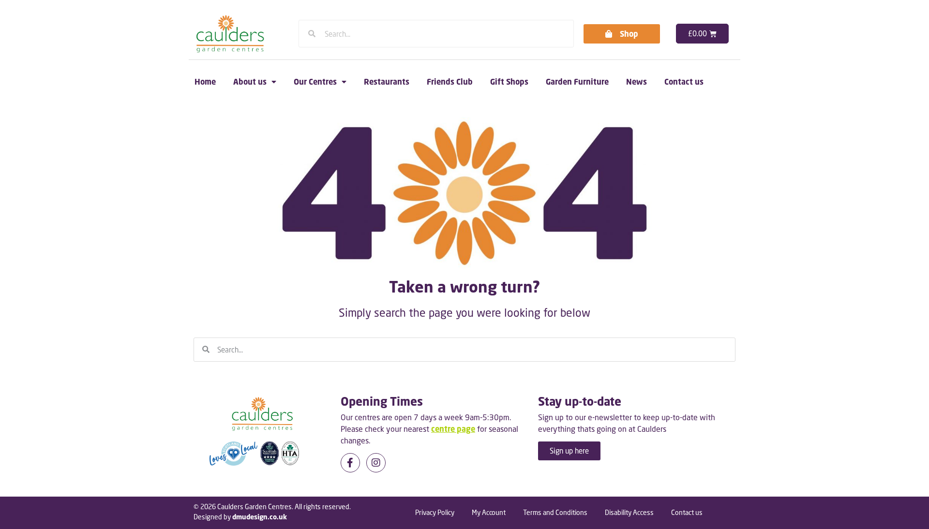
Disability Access (629, 512)
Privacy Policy (434, 512)
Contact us (684, 82)
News (636, 82)
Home (205, 82)
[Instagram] (376, 462)
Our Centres (315, 82)
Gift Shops (509, 82)
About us (250, 82)
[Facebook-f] (350, 462)
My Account (489, 512)
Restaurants (386, 82)
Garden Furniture (577, 82)
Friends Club (450, 82)
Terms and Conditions (555, 512)
